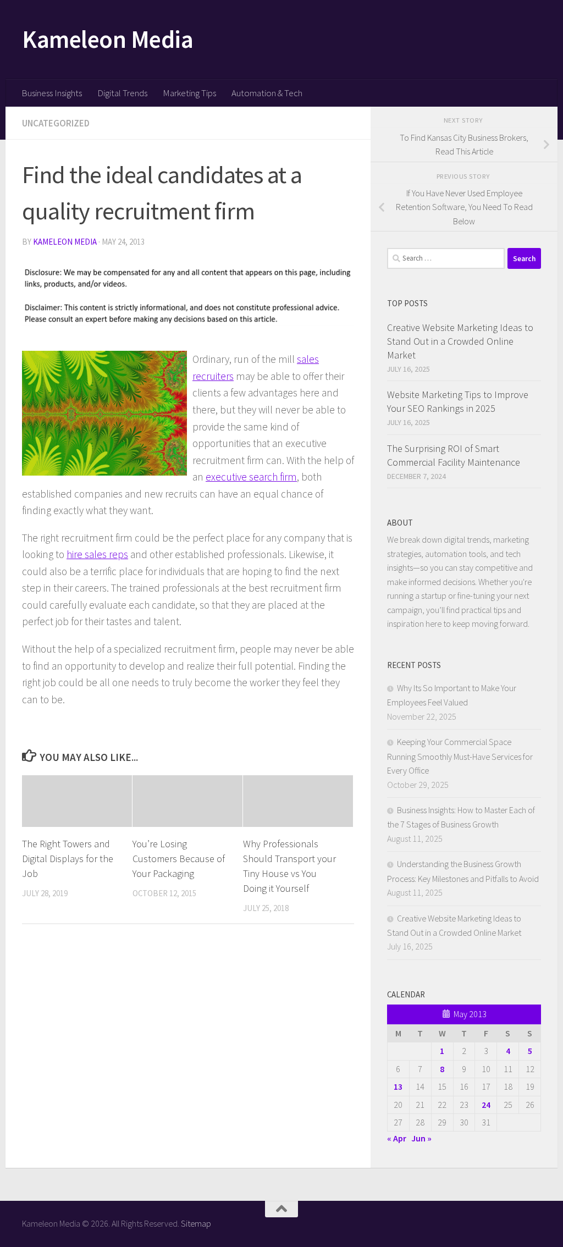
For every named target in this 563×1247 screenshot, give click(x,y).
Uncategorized (56, 123)
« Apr (396, 1138)
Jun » (421, 1138)
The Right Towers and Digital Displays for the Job (67, 858)
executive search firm (251, 476)
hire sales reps (97, 554)
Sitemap (196, 1223)
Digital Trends (122, 93)
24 (486, 1104)
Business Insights (51, 93)
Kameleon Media (107, 39)
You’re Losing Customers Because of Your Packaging (179, 858)
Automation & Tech (266, 93)
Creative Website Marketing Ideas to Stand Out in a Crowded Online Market (460, 341)
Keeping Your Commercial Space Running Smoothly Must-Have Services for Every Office (460, 756)
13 (398, 1086)
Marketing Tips (189, 93)
